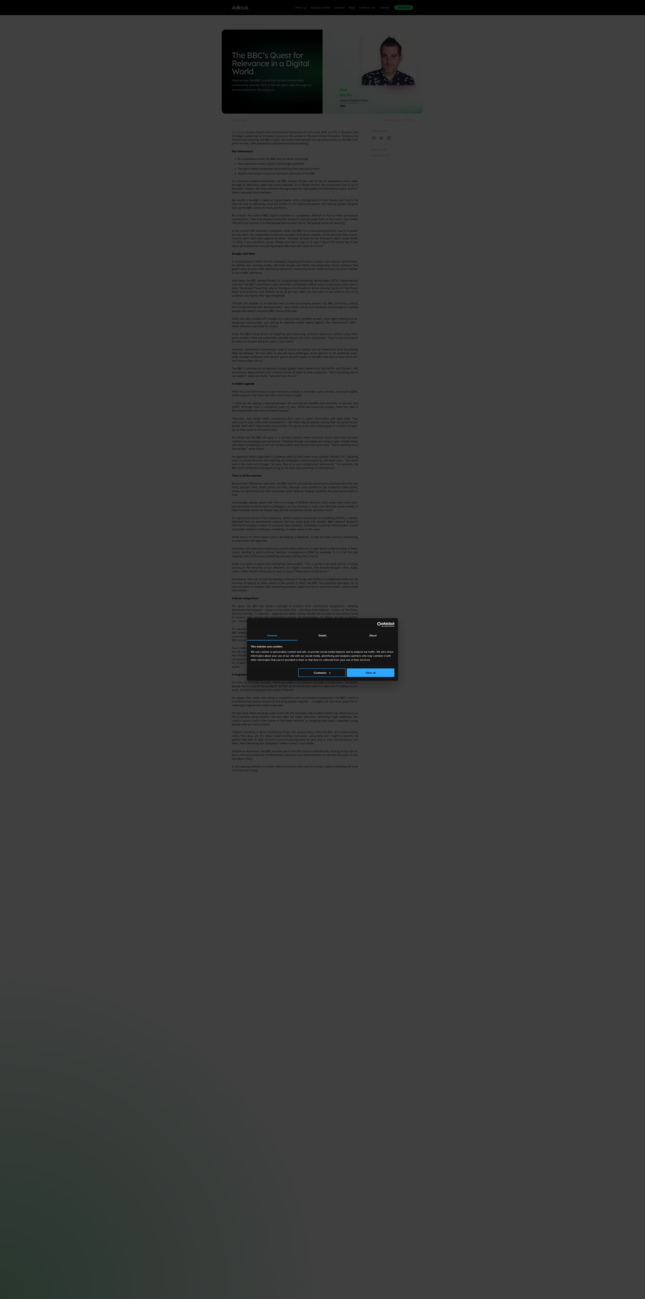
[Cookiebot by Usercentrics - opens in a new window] (379, 624)
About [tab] (373, 635)
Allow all (371, 672)
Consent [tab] (272, 635)
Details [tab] (322, 635)
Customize (320, 672)
